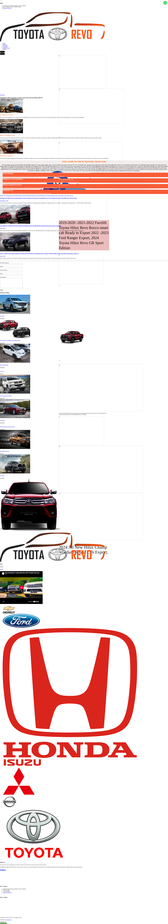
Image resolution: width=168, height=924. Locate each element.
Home (4, 43)
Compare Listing (6, 48)
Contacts (4, 49)
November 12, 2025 (4, 200)
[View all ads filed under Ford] (21, 627)
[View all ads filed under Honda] (70, 757)
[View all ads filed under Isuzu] (22, 766)
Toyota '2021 (2, 371)
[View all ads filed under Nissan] (9, 807)
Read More (2, 94)
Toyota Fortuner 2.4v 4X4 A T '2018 (6, 395)
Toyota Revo (8, 919)
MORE (1, 569)
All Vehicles (5, 45)
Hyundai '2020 (2, 420)
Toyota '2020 (2, 475)
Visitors (3, 870)
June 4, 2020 (2, 228)
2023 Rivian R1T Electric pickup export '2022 (7, 426)
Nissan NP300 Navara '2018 (4, 451)
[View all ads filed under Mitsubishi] (19, 795)
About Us (5, 44)
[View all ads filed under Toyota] (34, 859)
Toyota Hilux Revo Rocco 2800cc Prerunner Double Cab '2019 (10, 340)
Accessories (5, 46)
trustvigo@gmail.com (7, 8)
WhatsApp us (3, 922)
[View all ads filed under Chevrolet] (9, 613)
